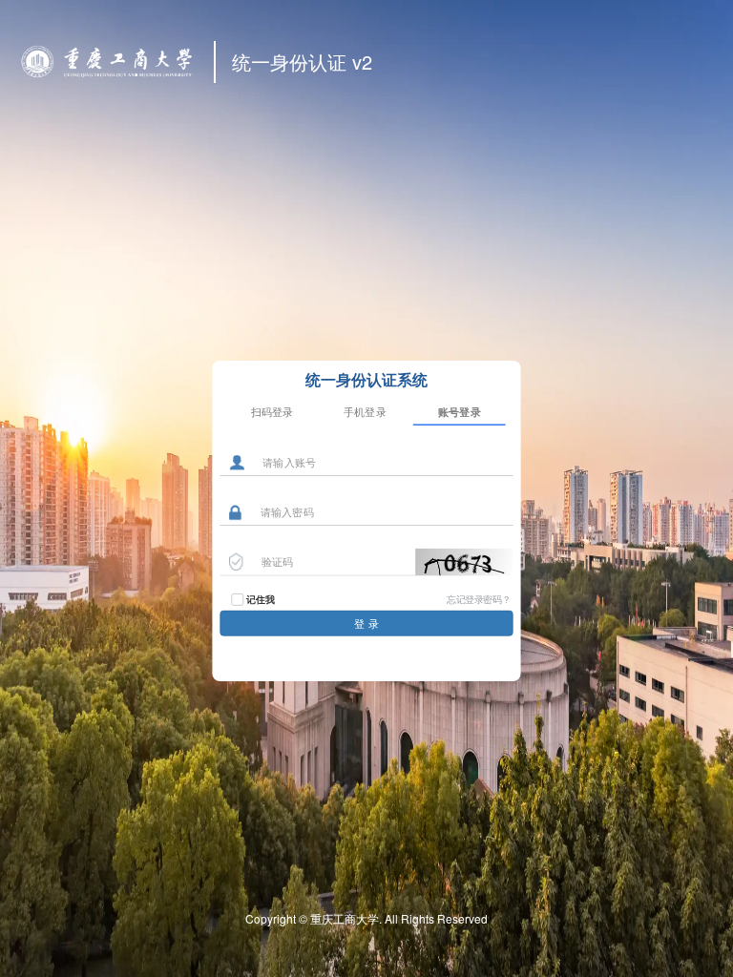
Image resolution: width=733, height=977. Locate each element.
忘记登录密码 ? (478, 598)
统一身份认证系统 (366, 379)
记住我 (260, 599)
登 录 (366, 623)
